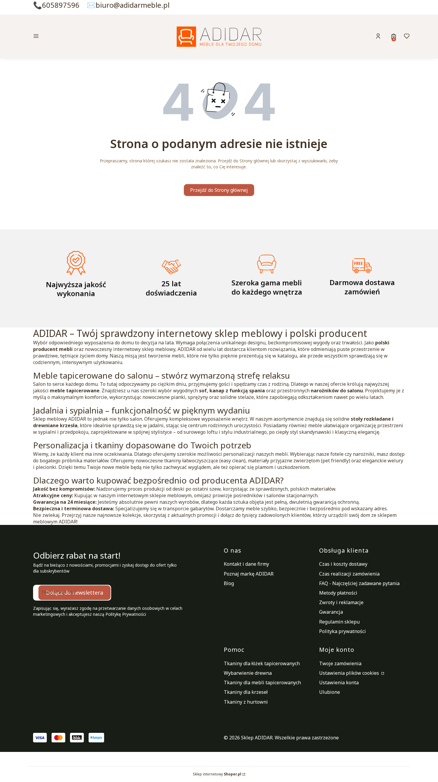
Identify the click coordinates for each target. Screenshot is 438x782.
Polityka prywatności (342, 631)
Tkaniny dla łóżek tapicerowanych (262, 663)
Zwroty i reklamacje (341, 602)
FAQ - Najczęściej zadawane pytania (359, 583)
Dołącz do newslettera (74, 592)
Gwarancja (331, 612)
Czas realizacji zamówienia (349, 573)
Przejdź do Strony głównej (219, 190)
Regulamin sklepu (339, 621)
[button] (77, 37)
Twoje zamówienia (340, 663)
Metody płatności (338, 593)
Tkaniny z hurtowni (246, 702)
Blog (229, 583)
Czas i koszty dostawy (343, 564)
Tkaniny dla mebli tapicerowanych (262, 682)
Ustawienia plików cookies (349, 673)
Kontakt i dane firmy (246, 564)
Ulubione (329, 692)
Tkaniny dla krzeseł (246, 692)
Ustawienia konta (339, 682)
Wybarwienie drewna (248, 673)
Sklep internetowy (217, 774)
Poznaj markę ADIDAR (249, 573)
